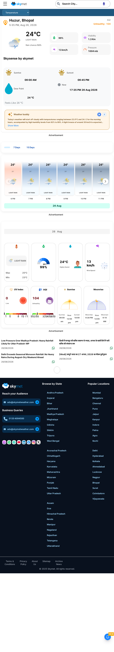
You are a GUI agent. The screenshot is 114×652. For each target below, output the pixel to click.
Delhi (95, 450)
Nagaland (52, 530)
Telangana (52, 540)
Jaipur (95, 414)
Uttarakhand (53, 546)
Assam (50, 503)
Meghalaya (52, 419)
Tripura (50, 435)
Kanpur (96, 419)
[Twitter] (39, 442)
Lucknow (97, 472)
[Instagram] (34, 442)
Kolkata (96, 461)
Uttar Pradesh (54, 493)
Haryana (51, 461)
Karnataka (52, 466)
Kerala (50, 519)
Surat (95, 488)
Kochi (95, 441)
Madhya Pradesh (55, 414)
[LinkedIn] (24, 442)
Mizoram (51, 477)
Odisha (50, 425)
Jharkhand (52, 408)
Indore (95, 425)
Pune (95, 408)
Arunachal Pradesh (56, 450)
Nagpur (96, 477)
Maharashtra (53, 472)
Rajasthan (52, 535)
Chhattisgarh (53, 456)
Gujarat (50, 398)
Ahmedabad (98, 466)
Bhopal (96, 482)
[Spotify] (9, 442)
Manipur (51, 524)
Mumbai (96, 392)
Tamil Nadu (52, 488)
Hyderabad (98, 456)
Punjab (50, 482)
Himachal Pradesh (56, 513)
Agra (94, 435)
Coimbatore (98, 493)
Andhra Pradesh (55, 392)
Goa (49, 508)
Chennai (96, 403)
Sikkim (50, 430)
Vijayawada (98, 498)
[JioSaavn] (14, 442)
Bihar (49, 403)
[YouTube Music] (19, 442)
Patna (95, 430)
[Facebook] (29, 442)
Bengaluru (97, 398)
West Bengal (53, 441)
